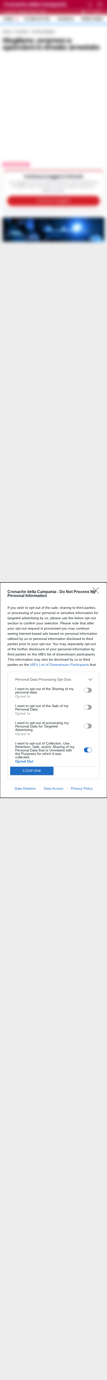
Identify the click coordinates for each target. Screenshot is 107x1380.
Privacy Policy (82, 788)
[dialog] (53, 690)
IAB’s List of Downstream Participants (59, 665)
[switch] (88, 690)
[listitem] (53, 679)
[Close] (97, 592)
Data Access (53, 788)
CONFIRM (32, 771)
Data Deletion (25, 788)
